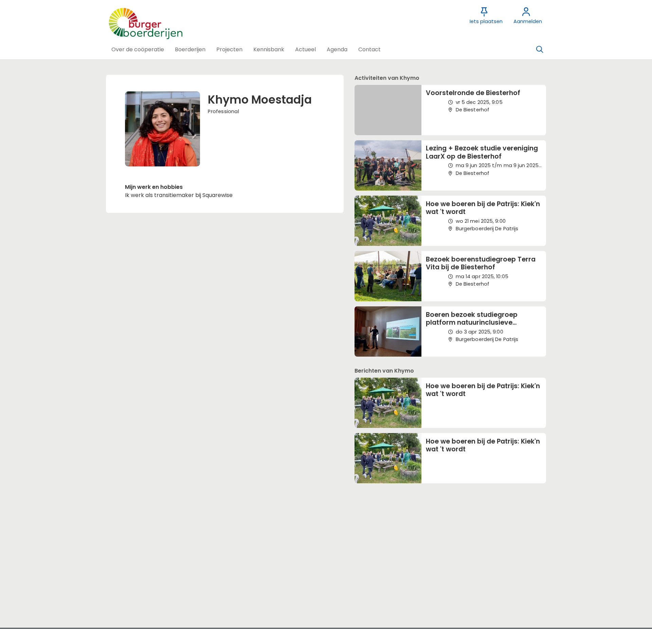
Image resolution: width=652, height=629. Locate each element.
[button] (137, 49)
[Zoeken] (539, 49)
